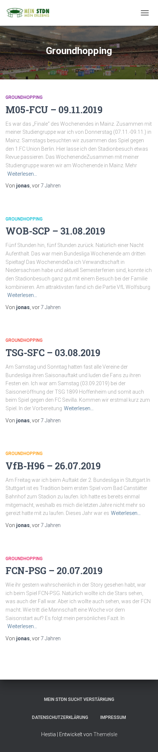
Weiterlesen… (22, 174)
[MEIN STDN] (30, 13)
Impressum (113, 717)
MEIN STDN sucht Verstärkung (79, 699)
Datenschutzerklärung (60, 717)
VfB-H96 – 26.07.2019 (53, 466)
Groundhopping (24, 97)
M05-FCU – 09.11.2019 (54, 110)
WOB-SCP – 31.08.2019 (55, 231)
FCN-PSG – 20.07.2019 (54, 571)
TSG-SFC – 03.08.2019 (53, 353)
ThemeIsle (105, 734)
